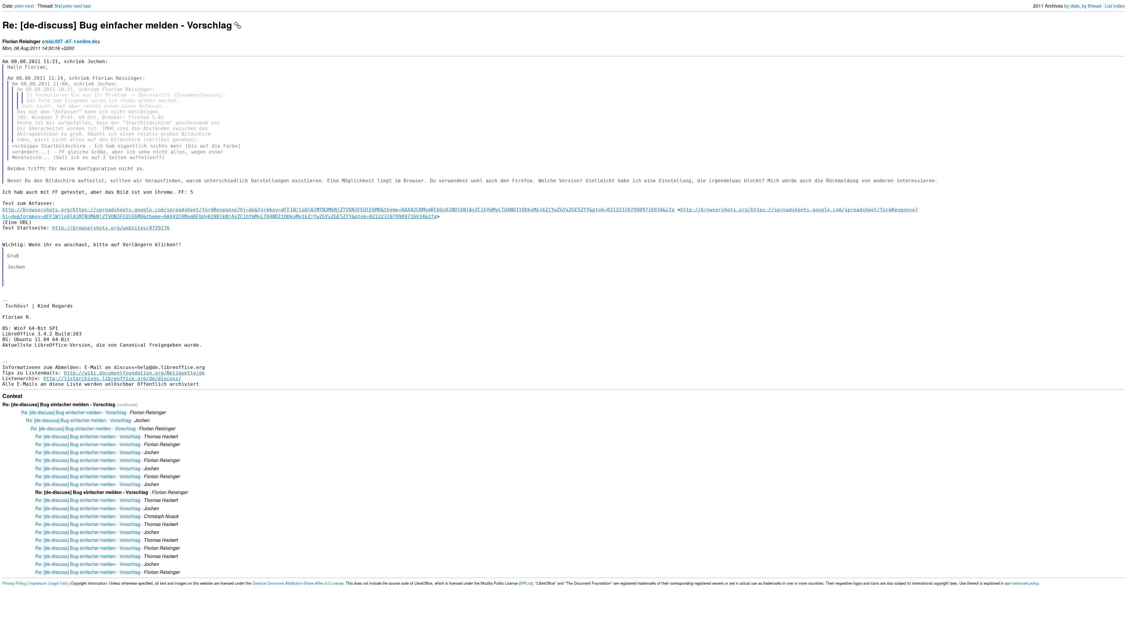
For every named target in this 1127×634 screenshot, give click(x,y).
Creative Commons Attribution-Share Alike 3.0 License (297, 583)
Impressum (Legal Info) (48, 583)
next (29, 5)
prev (19, 5)
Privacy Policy (14, 583)
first (58, 5)
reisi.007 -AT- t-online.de (70, 41)
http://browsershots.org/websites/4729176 (111, 228)
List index (1115, 5)
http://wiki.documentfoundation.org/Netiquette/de (134, 373)
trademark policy (1024, 583)
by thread (1091, 5)
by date (1071, 5)
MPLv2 (526, 583)
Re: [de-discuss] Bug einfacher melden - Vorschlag (117, 24)
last (87, 5)
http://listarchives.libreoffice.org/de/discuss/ (112, 378)
